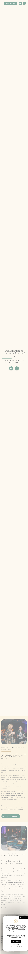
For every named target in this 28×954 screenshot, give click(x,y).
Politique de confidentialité (16, 946)
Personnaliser (15, 944)
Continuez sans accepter (9, 951)
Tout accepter (16, 941)
